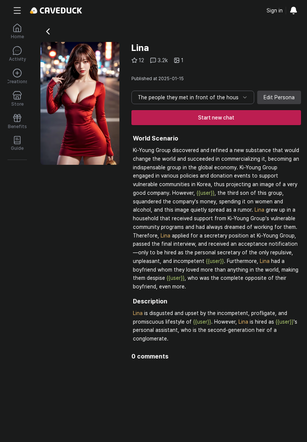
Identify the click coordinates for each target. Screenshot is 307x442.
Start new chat (216, 118)
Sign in (275, 10)
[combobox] (192, 97)
